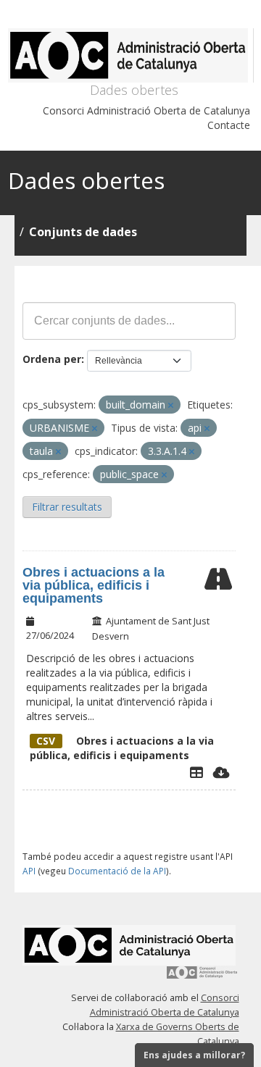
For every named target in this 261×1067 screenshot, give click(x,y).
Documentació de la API (117, 870)
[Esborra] (170, 405)
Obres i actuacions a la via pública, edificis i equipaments (93, 585)
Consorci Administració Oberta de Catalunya (146, 110)
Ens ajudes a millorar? (194, 1055)
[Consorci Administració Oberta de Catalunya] (202, 977)
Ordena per (51, 359)
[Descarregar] (221, 772)
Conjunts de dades (83, 232)
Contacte (228, 125)
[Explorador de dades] (196, 772)
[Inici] (131, 55)
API (29, 870)
